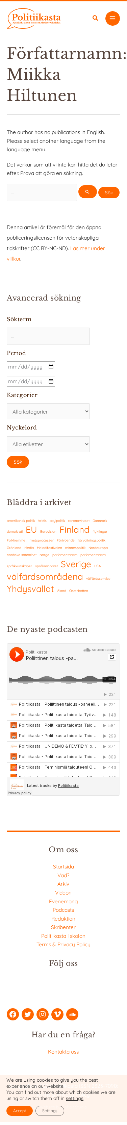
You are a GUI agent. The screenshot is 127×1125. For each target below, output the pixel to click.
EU (31, 529)
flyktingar (100, 531)
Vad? (63, 875)
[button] (96, 19)
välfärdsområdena (45, 576)
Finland (74, 529)
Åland (61, 591)
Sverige (76, 564)
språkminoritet (46, 566)
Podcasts (63, 909)
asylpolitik (57, 521)
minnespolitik (75, 548)
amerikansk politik (21, 521)
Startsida (63, 866)
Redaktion (63, 918)
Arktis (42, 521)
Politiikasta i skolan (63, 935)
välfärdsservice (98, 578)
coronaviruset (79, 521)
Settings (49, 1110)
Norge (44, 555)
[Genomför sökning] (87, 191)
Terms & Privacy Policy (63, 944)
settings (74, 1098)
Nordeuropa (98, 548)
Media (29, 548)
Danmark (100, 521)
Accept (19, 1110)
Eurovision (48, 531)
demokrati (15, 531)
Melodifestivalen (49, 548)
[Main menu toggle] (112, 18)
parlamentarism (64, 555)
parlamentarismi (93, 555)
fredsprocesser (41, 540)
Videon (63, 892)
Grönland (14, 548)
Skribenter (63, 927)
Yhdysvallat (30, 588)
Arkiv (63, 883)
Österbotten (78, 591)
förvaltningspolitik (91, 540)
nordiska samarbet (21, 555)
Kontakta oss (63, 1051)
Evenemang (63, 901)
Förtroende (66, 540)
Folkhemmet (16, 540)
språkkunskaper (19, 566)
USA (97, 566)
